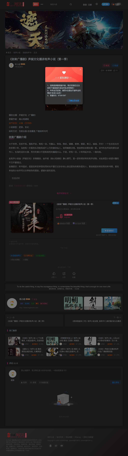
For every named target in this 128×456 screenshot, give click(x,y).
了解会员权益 (73, 100)
